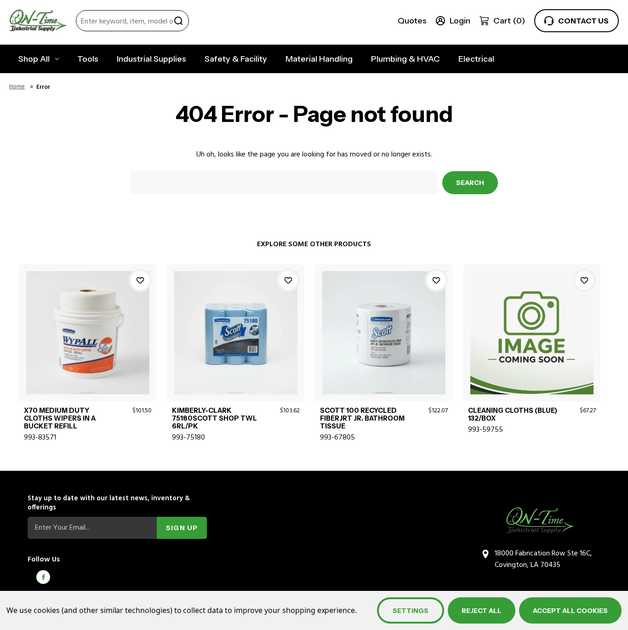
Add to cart (87, 343)
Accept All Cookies (570, 611)
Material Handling (319, 59)
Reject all (482, 611)
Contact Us (583, 20)
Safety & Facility (236, 59)
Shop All (34, 59)
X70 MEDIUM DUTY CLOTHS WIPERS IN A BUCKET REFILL (60, 419)
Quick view (88, 321)
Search (178, 20)
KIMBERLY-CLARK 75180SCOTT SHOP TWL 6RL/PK (214, 419)
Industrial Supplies (151, 59)
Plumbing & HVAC (405, 59)
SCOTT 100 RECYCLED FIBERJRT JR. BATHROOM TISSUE (362, 419)
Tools (87, 59)
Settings (410, 611)
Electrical (476, 59)
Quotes (412, 21)
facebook (43, 577)
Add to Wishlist (140, 280)
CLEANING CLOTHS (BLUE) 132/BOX (512, 414)
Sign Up (182, 528)
